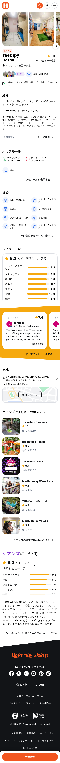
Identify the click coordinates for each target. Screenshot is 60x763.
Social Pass (45, 703)
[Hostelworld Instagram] (26, 673)
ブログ (20, 695)
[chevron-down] (34, 565)
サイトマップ (48, 740)
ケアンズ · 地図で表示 (18, 65)
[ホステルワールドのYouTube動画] (33, 673)
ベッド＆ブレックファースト (23, 703)
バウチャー (10, 740)
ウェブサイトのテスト (29, 740)
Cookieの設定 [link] (30, 748)
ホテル (40, 695)
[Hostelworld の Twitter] (18, 673)
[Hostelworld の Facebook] (11, 673)
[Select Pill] (40, 5)
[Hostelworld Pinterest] (41, 673)
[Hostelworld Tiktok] (48, 673)
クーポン (48, 733)
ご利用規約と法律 (33, 733)
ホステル (7, 51)
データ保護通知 (14, 733)
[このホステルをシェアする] (56, 46)
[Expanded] (6, 632)
